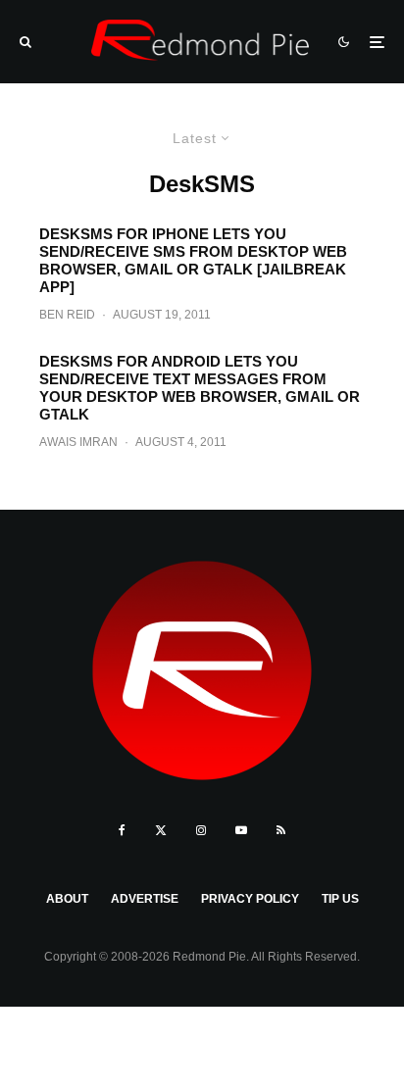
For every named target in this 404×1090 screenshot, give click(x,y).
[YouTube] (241, 830)
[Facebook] (122, 830)
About (67, 899)
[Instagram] (201, 830)
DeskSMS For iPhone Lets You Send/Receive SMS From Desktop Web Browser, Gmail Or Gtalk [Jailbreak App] (193, 260)
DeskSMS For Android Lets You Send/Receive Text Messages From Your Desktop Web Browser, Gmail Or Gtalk (199, 387)
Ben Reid (67, 315)
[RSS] (281, 830)
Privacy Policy (250, 899)
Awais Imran (78, 442)
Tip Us (340, 899)
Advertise (144, 899)
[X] (160, 830)
